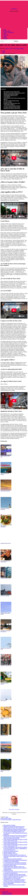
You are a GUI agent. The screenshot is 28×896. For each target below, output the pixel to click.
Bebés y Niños (6, 31)
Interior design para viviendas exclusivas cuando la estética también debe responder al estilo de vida (14, 829)
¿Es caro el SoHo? (8, 102)
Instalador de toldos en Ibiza (9, 865)
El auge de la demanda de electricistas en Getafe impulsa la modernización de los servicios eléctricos (15, 875)
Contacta (5, 38)
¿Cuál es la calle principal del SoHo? (12, 105)
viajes (7, 817)
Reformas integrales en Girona (10, 853)
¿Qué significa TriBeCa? (9, 104)
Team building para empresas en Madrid (12, 858)
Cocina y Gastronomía (8, 32)
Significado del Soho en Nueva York (12, 108)
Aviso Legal (5, 891)
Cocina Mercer (7, 96)
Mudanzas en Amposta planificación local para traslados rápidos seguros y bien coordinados (14, 827)
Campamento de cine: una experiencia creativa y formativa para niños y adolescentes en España (14, 880)
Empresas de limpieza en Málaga (10, 851)
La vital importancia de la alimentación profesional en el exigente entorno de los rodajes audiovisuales (14, 863)
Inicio (4, 29)
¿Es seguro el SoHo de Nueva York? (12, 107)
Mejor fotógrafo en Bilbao (9, 825)
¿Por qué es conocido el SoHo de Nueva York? (14, 93)
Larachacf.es (14, 8)
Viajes (4, 36)
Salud (4, 33)
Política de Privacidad (7, 894)
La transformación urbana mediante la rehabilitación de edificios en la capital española (15, 860)
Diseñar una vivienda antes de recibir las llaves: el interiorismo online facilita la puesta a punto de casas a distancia (15, 856)
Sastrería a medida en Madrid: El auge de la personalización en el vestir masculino (13, 877)
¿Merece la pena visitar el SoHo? (11, 94)
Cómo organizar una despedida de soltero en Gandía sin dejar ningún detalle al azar (15, 840)
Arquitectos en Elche (8, 870)
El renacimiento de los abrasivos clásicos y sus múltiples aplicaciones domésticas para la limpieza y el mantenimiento (15, 868)
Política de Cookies (6, 892)
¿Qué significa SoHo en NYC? (11, 95)
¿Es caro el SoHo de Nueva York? (11, 100)
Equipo (5, 37)
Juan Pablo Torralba (19, 48)
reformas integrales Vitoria (9, 852)
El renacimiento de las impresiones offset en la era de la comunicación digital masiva (15, 872)
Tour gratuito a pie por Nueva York (11, 91)
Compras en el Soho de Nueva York (12, 103)
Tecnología (5, 34)
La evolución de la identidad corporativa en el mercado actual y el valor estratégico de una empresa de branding (15, 833)
